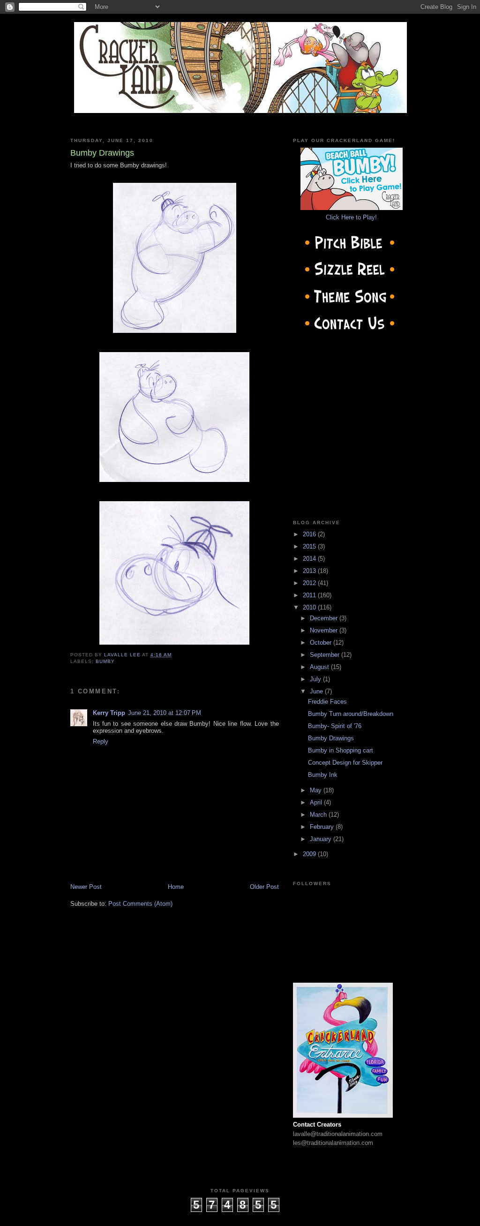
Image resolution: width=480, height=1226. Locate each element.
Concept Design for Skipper (345, 762)
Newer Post (86, 886)
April (317, 802)
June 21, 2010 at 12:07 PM (164, 712)
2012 (310, 583)
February (323, 826)
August (320, 666)
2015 (310, 546)
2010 (310, 607)
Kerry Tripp (109, 712)
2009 (310, 853)
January (321, 838)
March (319, 814)
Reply (100, 741)
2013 (310, 570)
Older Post (264, 886)
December (324, 618)
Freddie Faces (327, 701)
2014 (310, 558)
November (324, 630)
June (317, 691)
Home (176, 886)
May (316, 790)
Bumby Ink (323, 774)
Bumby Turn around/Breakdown (350, 713)
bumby (105, 661)
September (325, 654)
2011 (310, 595)
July (316, 679)
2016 (310, 534)
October (321, 642)
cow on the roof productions (239, 1216)
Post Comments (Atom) (140, 903)
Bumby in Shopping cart (340, 750)
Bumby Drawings (331, 738)
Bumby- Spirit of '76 (334, 726)
